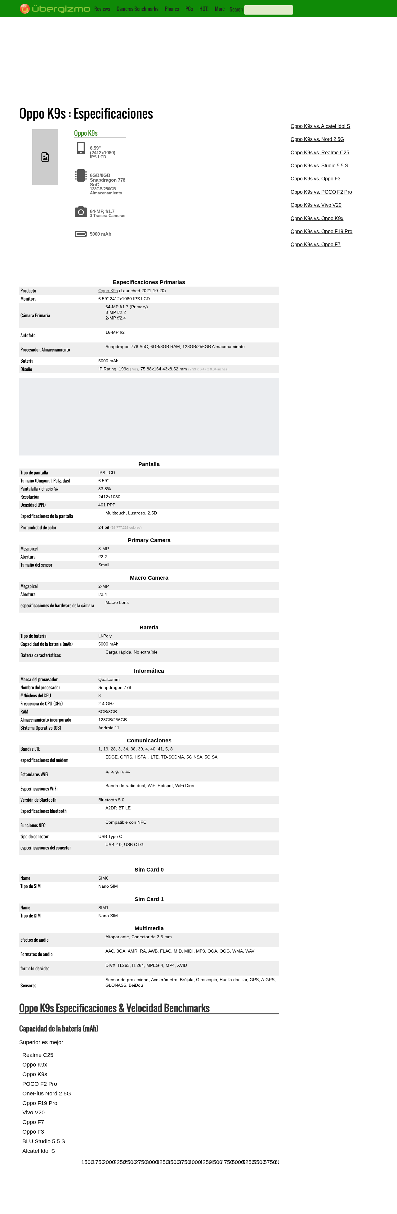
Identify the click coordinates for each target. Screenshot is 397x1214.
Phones (172, 8)
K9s (93, 133)
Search (236, 9)
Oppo (80, 133)
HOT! (203, 8)
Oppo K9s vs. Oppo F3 (316, 178)
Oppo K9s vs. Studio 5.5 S (319, 165)
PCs (189, 8)
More (220, 8)
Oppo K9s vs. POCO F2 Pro (321, 192)
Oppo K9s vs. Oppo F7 (316, 244)
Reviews (102, 8)
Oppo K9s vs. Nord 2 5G (317, 139)
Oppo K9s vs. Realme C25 (320, 152)
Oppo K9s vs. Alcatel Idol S (320, 126)
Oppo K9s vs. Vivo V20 (316, 205)
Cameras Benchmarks (137, 8)
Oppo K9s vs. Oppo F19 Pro (321, 231)
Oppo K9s (108, 290)
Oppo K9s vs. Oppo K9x (317, 218)
